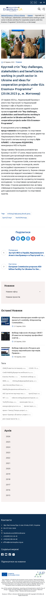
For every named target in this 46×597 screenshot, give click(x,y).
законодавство (26, 402)
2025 (8, 442)
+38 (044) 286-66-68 (10, 539)
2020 (8, 468)
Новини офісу (11, 292)
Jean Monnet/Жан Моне (13, 385)
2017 (8, 485)
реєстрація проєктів (11, 419)
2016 (8, 490)
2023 (8, 452)
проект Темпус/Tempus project (15, 410)
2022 (8, 458)
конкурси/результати (12, 406)
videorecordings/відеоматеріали (25, 398)
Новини (19, 62)
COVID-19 (33, 368)
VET (6, 398)
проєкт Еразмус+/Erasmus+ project (17, 414)
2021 (8, 463)
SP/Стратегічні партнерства (14, 393)
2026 (8, 436)
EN (44, 2)
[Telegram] (28, 238)
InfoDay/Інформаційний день (19, 214)
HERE (6, 381)
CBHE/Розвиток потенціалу (14, 368)
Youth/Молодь (21, 217)
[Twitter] (18, 238)
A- (32, 2)
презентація (30, 406)
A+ (35, 2)
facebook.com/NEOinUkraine (14, 533)
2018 (8, 479)
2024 (8, 447)
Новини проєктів (13, 297)
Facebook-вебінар (28, 377)
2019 (8, 474)
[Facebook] (13, 238)
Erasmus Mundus (10, 377)
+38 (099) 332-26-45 (10, 536)
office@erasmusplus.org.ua (13, 542)
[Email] (33, 238)
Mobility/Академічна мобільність (16, 389)
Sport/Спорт (7, 217)
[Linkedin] (23, 238)
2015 (8, 495)
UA (41, 2)
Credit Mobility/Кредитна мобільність (18, 372)
